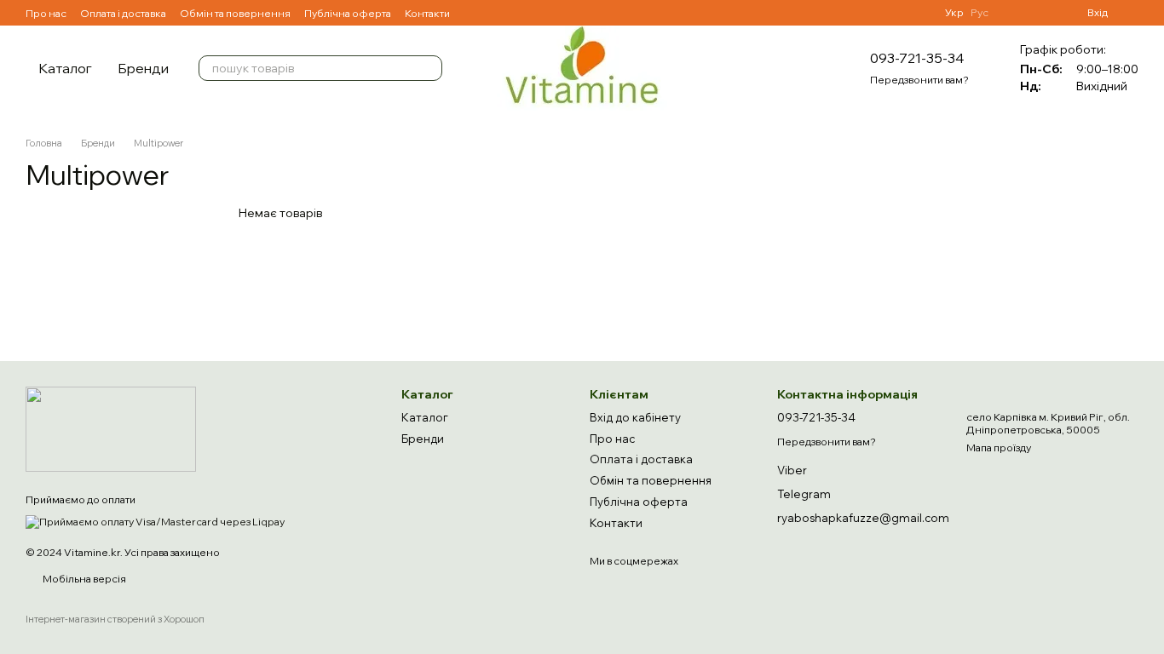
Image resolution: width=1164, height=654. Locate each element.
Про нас (46, 13)
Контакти (427, 13)
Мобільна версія (83, 578)
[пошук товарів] (428, 68)
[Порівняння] (1043, 13)
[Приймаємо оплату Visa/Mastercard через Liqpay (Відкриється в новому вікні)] (155, 520)
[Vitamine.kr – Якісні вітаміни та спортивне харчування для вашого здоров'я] (111, 427)
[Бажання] (1012, 13)
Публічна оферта (347, 13)
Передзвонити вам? (919, 79)
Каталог (65, 68)
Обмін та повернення (235, 13)
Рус (979, 13)
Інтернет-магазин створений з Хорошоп (115, 619)
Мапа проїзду (998, 447)
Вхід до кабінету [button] (635, 417)
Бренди (143, 68)
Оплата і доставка (123, 13)
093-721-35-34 (917, 57)
